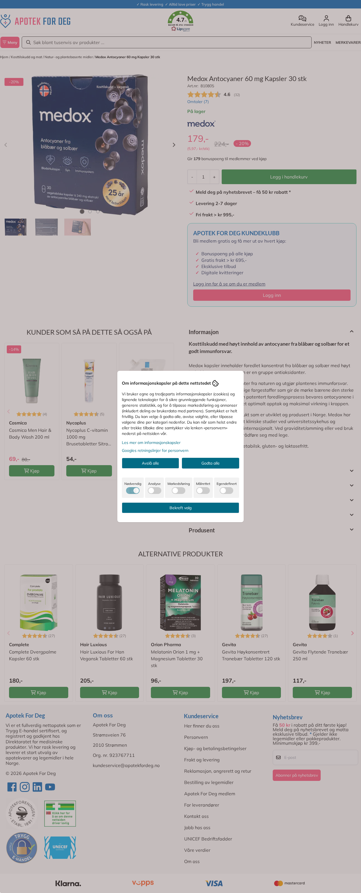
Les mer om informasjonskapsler (151, 442)
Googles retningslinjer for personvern (155, 450)
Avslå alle (150, 463)
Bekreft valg (180, 507)
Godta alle (210, 463)
